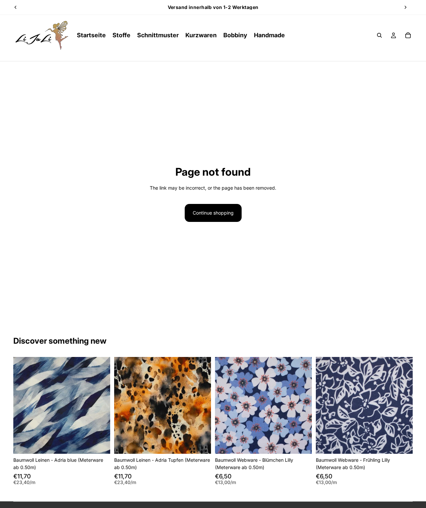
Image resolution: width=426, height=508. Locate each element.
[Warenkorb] (408, 35)
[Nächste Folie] (405, 7)
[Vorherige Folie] (15, 7)
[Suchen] (379, 35)
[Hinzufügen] (100, 443)
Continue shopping (213, 213)
